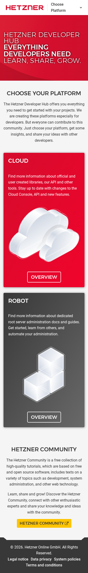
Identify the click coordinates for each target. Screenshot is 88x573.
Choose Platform (58, 7)
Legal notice (18, 559)
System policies (67, 559)
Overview (44, 277)
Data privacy (41, 559)
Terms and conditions (44, 565)
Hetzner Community (42, 523)
